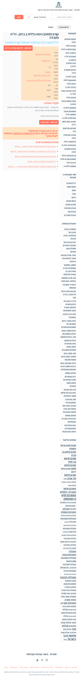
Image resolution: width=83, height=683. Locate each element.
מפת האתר (13, 667)
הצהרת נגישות (34, 667)
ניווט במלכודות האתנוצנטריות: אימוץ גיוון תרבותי (69, 428)
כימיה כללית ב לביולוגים (42, 75)
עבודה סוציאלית (69, 135)
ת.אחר (65, 639)
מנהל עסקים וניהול (69, 101)
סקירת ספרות (70, 204)
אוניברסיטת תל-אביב (70, 476)
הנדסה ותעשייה (70, 69)
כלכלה (73, 87)
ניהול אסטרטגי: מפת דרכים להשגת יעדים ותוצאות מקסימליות (68, 366)
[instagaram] (47, 660)
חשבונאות (72, 80)
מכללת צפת (67, 629)
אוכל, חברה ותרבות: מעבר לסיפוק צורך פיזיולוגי (68, 258)
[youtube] (37, 660)
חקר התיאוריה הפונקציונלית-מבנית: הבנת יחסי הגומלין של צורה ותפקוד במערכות (69, 405)
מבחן (74, 190)
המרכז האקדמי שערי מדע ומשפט (68, 596)
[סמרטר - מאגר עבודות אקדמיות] (58, 7)
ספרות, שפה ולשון (69, 121)
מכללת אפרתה (72, 616)
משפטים (73, 107)
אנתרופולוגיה (71, 49)
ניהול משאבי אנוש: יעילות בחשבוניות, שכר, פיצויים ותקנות (68, 333)
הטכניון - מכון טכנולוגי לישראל (68, 505)
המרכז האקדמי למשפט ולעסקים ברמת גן (70, 583)
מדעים (73, 97)
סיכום (74, 197)
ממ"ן (74, 193)
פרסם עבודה (64, 27)
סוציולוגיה (72, 118)
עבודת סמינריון (70, 215)
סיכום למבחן (71, 201)
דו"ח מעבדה (46, 60)
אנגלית (73, 45)
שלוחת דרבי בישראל (69, 637)
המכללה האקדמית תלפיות (70, 574)
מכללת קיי (73, 632)
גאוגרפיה (72, 56)
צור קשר (67, 667)
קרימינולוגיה (71, 155)
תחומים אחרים (70, 159)
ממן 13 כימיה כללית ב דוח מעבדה (38, 80)
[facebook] (42, 660)
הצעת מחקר (71, 186)
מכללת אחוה (66, 612)
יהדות (73, 83)
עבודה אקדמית (70, 208)
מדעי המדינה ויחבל (68, 90)
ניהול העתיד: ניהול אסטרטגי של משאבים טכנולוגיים (68, 323)
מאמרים (74, 667)
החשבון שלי (59, 667)
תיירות (73, 162)
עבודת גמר (72, 211)
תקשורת (73, 166)
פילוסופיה (72, 141)
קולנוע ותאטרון (70, 148)
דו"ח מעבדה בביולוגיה (24, 133)
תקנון (6, 667)
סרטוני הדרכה (23, 667)
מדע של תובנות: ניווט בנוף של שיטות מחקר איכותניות (68, 392)
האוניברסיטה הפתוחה (42, 54)
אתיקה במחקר (70, 373)
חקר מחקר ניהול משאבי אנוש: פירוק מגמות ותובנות (68, 356)
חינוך (74, 76)
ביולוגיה (47, 72)
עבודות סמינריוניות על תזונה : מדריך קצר (68, 294)
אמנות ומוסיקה (70, 39)
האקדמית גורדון (71, 502)
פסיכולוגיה (72, 145)
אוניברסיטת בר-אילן (70, 460)
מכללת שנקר (65, 632)
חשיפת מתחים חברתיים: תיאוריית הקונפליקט (69, 418)
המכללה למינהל (68, 577)
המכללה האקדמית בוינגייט (68, 515)
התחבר (50, 27)
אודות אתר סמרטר (47, 667)
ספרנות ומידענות (69, 128)
